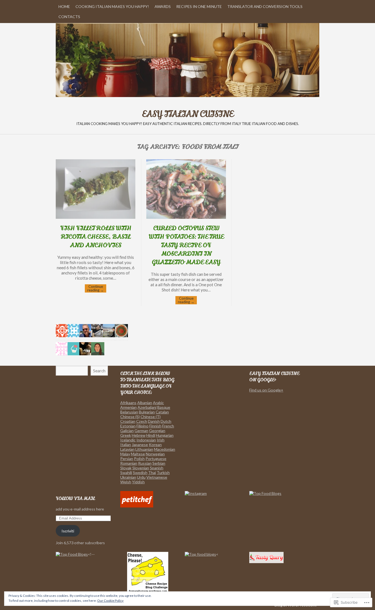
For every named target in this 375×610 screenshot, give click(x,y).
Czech (141, 421)
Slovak (125, 468)
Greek (125, 435)
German (141, 430)
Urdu (141, 477)
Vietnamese (156, 477)
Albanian (144, 402)
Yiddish (138, 482)
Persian (126, 458)
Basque (163, 407)
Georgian (157, 430)
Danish (154, 421)
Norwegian (155, 454)
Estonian (128, 426)
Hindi (150, 435)
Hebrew (138, 435)
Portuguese (155, 458)
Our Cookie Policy (110, 600)
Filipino (142, 426)
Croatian (127, 421)
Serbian (158, 463)
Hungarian (164, 435)
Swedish (140, 472)
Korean (155, 444)
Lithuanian (144, 449)
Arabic (158, 402)
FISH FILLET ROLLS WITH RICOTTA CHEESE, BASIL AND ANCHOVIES (95, 236)
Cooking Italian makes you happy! (112, 6)
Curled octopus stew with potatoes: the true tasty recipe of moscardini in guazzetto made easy (186, 245)
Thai (152, 472)
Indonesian (146, 440)
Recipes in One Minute (199, 6)
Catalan (162, 412)
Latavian (127, 449)
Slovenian (140, 468)
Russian (145, 463)
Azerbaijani (147, 407)
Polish (139, 458)
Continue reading (95, 288)
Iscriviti (67, 531)
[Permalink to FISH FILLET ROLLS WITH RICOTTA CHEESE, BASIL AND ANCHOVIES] (95, 217)
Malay (125, 454)
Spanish (156, 468)
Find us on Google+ (266, 390)
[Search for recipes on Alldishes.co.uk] (265, 493)
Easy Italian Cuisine (187, 60)
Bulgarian (147, 412)
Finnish (155, 426)
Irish (160, 440)
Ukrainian (128, 477)
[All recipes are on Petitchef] (136, 506)
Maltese (138, 454)
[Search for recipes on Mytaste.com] (200, 554)
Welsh (125, 482)
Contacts (69, 16)
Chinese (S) (130, 416)
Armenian (128, 407)
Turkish (163, 472)
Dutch (166, 421)
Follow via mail (75, 498)
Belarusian (129, 412)
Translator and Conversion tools (265, 6)
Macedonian (164, 449)
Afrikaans (128, 402)
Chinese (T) (151, 416)
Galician (127, 430)
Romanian (128, 463)
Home (64, 6)
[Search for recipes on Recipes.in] (72, 554)
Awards (163, 6)
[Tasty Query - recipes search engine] (266, 561)
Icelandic (128, 440)
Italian (125, 444)
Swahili (126, 472)
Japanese (140, 444)
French (168, 426)
